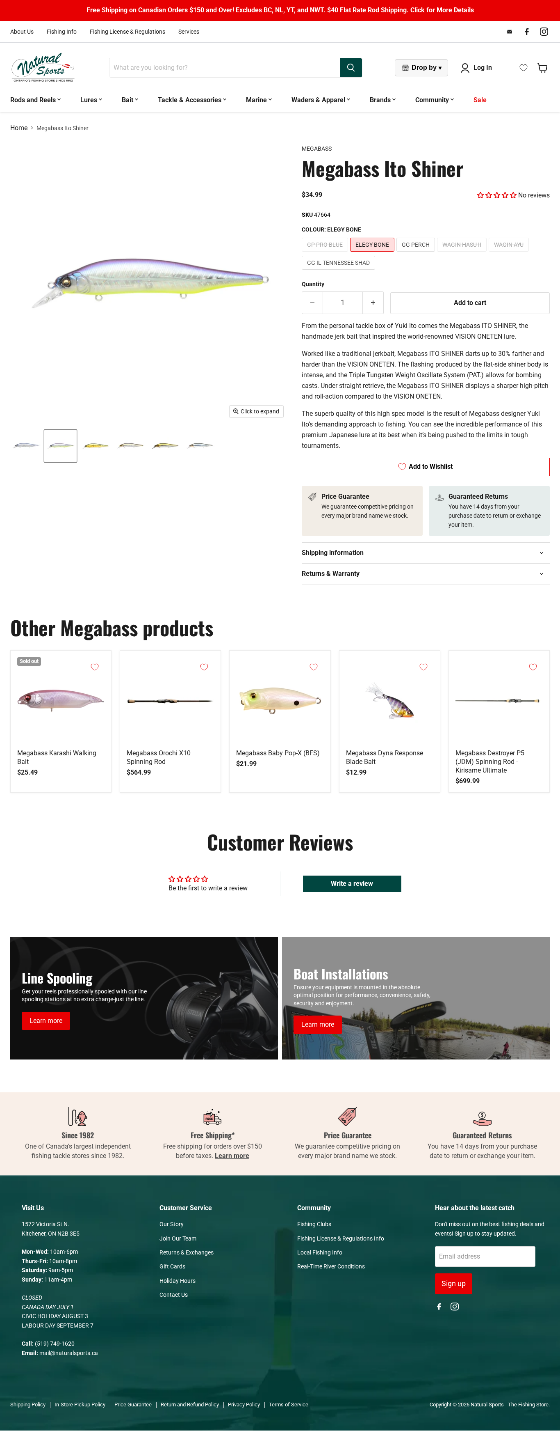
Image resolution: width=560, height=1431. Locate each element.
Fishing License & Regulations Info (340, 1238)
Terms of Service (288, 1404)
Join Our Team (177, 1238)
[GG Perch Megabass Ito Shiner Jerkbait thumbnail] (95, 446)
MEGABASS (317, 148)
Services (188, 31)
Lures (89, 100)
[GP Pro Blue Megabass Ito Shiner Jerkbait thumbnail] (25, 446)
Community (433, 100)
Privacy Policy (244, 1404)
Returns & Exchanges (186, 1252)
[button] (497, 195)
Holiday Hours (177, 1280)
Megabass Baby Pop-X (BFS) (278, 753)
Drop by (427, 67)
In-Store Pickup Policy (80, 1404)
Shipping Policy (28, 1404)
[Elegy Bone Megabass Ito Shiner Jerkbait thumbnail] (60, 446)
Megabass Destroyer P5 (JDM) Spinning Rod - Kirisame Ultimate (489, 761)
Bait (128, 100)
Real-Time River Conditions (331, 1266)
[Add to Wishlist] (95, 667)
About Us (22, 31)
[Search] (351, 67)
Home (18, 128)
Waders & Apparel (319, 100)
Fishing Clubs (314, 1224)
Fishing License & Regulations (127, 31)
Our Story (171, 1224)
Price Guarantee (133, 1404)
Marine (257, 100)
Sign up (454, 1283)
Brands (381, 100)
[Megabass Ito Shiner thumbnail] (130, 446)
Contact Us (173, 1294)
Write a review (352, 883)
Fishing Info (62, 31)
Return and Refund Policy (190, 1404)
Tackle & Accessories (190, 100)
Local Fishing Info (319, 1252)
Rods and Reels (33, 100)
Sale (480, 100)
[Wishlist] (523, 67)
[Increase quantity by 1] (373, 302)
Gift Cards (172, 1266)
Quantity (313, 284)
